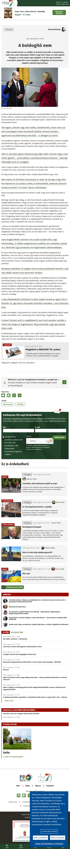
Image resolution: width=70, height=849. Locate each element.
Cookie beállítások (29, 806)
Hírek (27, 786)
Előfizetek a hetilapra (59, 12)
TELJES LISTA (8, 701)
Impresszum (13, 802)
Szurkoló (50, 786)
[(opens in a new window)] (18, 795)
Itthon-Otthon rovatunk (13, 757)
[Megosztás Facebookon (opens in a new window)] (8, 395)
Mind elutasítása (40, 838)
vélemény (20, 404)
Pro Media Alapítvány (29, 802)
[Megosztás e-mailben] (3, 395)
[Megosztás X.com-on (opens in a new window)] (19, 395)
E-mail (37, 427)
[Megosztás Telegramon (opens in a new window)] (14, 395)
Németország (7, 404)
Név (4, 427)
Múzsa (38, 786)
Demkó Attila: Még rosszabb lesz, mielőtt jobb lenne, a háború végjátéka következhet (38, 624)
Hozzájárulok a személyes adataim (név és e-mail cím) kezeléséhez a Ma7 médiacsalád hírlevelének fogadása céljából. (14, 445)
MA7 (18, 786)
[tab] (6, 632)
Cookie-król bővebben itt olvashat (49, 843)
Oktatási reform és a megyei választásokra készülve (21, 713)
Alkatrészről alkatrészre (17, 607)
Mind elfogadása (57, 838)
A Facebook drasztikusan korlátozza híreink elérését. (23, 419)
